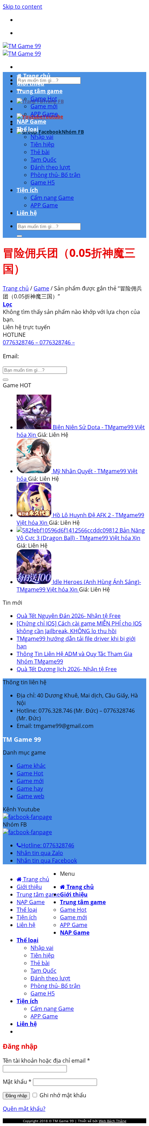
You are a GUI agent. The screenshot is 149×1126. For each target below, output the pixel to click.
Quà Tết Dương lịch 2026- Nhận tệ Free (67, 669)
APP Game (44, 114)
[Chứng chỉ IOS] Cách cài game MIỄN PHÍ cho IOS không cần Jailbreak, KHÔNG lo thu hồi (79, 627)
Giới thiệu (30, 83)
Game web (30, 796)
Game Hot (43, 98)
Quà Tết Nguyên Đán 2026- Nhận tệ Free (69, 616)
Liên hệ (27, 213)
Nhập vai (41, 137)
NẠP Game (31, 121)
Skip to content (22, 6)
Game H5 (42, 182)
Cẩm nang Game (52, 197)
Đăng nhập (16, 1095)
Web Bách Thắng (112, 1120)
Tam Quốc (43, 159)
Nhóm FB (73, 131)
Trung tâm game (39, 91)
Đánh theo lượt (50, 167)
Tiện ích (27, 190)
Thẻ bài (40, 152)
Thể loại (27, 129)
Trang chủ (36, 76)
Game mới (44, 106)
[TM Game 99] (22, 49)
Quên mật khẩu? (24, 1109)
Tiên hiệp (42, 144)
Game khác (31, 765)
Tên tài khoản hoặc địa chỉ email (46, 1060)
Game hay (30, 788)
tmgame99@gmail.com (52, 356)
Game (41, 288)
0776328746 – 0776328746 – (39, 342)
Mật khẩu (17, 1082)
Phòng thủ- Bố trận (55, 175)
